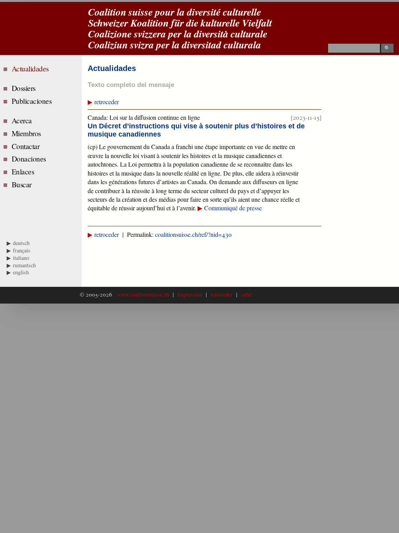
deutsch (21, 243)
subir (244, 294)
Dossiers (25, 88)
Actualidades (32, 68)
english (21, 272)
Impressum (190, 294)
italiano (21, 257)
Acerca (23, 120)
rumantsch (24, 265)
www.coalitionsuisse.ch (144, 294)
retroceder (106, 102)
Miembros (27, 133)
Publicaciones (33, 101)
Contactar (27, 146)
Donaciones (30, 158)
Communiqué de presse (233, 208)
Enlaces (24, 171)
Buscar (23, 184)
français (21, 250)
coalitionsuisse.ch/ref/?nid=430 (193, 234)
